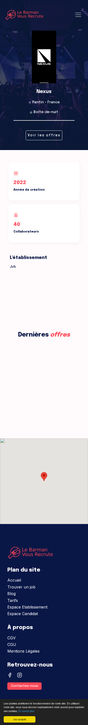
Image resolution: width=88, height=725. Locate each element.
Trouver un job (21, 587)
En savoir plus (26, 711)
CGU (11, 644)
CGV (11, 637)
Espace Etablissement (27, 607)
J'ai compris (19, 719)
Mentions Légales (23, 651)
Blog (11, 593)
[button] (44, 476)
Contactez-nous (24, 686)
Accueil (14, 580)
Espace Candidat (22, 613)
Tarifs (12, 600)
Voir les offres (44, 135)
